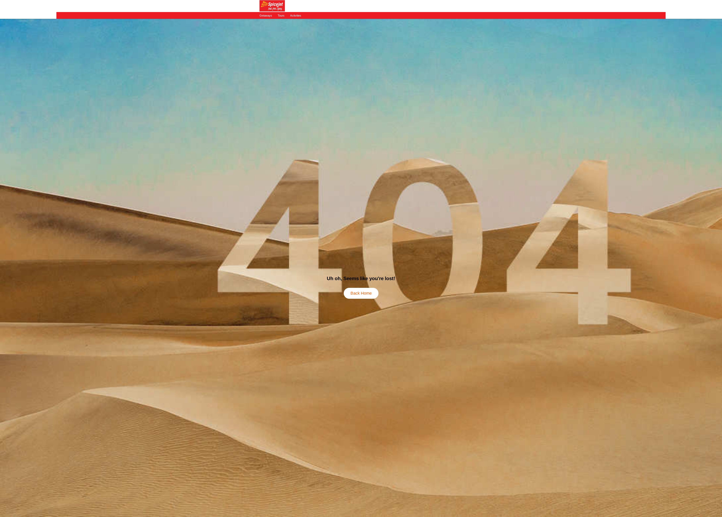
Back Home (361, 293)
